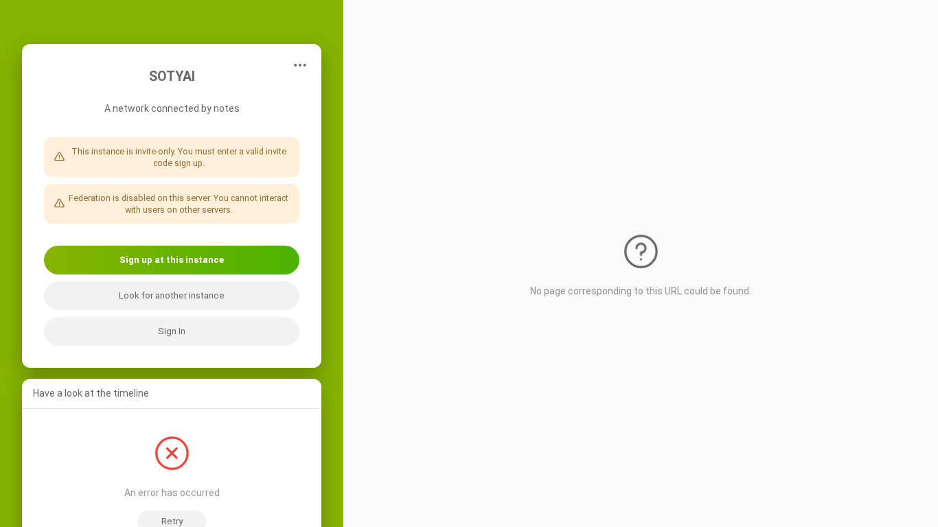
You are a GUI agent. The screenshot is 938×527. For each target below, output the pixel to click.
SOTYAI (172, 76)
